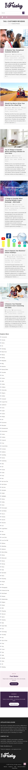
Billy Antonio (8, 54)
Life (2, 531)
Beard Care (4, 351)
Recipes (3, 596)
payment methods (13, 209)
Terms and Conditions (22, 766)
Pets (3, 584)
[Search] (23, 13)
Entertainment (5, 428)
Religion (3, 602)
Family (3, 434)
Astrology (4, 348)
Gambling (4, 454)
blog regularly (19, 256)
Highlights (4, 496)
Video (3, 661)
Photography (4, 587)
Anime (3, 342)
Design (3, 416)
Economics (4, 422)
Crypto (3, 410)
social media (17, 262)
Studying (4, 619)
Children (3, 387)
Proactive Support (9, 59)
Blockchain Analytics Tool (15, 206)
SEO (12, 262)
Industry (3, 516)
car (6, 109)
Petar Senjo (8, 255)
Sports (3, 616)
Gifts (3, 463)
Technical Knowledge (18, 59)
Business (20, 54)
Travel (3, 649)
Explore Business (14, 704)
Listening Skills (21, 57)
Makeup (3, 543)
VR (2, 664)
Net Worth (4, 572)
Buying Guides (5, 369)
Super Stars (4, 625)
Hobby (3, 502)
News (3, 575)
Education (4, 425)
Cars (19, 107)
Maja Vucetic (9, 204)
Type (24, 159)
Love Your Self (5, 540)
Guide (3, 472)
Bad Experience (13, 311)
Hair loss (4, 487)
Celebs (3, 384)
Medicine (4, 549)
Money (6, 209)
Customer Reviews (14, 157)
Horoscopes (4, 507)
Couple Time (4, 401)
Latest (15, 766)
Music (3, 566)
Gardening (4, 460)
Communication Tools (14, 56)
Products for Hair (5, 590)
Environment (4, 431)
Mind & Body (4, 552)
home (11, 159)
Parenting (4, 578)
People (3, 581)
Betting (3, 357)
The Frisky (8, 310)
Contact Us (10, 766)
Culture (3, 413)
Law (3, 525)
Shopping (4, 611)
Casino (3, 378)
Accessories (4, 337)
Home (19, 155)
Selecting (20, 159)
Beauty (3, 354)
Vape (3, 655)
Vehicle (3, 658)
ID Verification (22, 208)
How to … (4, 513)
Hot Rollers (4, 510)
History (3, 499)
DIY (2, 419)
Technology (4, 631)
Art (2, 345)
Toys (3, 646)
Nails (3, 569)
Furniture (4, 449)
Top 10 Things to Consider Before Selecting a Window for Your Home (15, 151)
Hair (3, 478)
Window (6, 161)
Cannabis (4, 372)
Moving (3, 563)
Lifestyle (3, 534)
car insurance (11, 109)
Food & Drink (4, 446)
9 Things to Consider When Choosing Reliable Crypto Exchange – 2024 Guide (14, 200)
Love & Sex (4, 537)
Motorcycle (4, 558)
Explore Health (14, 683)
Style (3, 622)
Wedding (4, 667)
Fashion (3, 437)
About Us (5, 766)
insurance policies (13, 111)
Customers (20, 313)
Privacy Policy (14, 768)
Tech (3, 628)
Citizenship (4, 390)
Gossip (3, 469)
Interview (4, 522)
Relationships (5, 599)
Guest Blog (7, 260)
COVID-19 (4, 404)
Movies (3, 561)
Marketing (4, 546)
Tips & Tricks (4, 640)
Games (3, 457)
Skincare (4, 614)
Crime (3, 407)
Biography (4, 360)
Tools (3, 643)
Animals (3, 340)
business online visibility (10, 258)
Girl (2, 466)
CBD (3, 381)
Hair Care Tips (5, 481)
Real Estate (4, 593)
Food (3, 443)
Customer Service (13, 57)
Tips (3, 637)
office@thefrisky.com (8, 746)
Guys (3, 475)
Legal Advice (4, 528)
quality (15, 159)
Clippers (3, 393)
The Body (4, 634)
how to (12, 260)
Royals (3, 605)
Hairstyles (4, 490)
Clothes (3, 396)
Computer (4, 398)
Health (3, 493)
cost (16, 109)
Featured (4, 440)
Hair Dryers (4, 484)
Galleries (4, 451)
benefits (13, 256)
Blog (3, 363)
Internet (3, 519)
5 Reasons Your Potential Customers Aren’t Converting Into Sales (14, 305)
